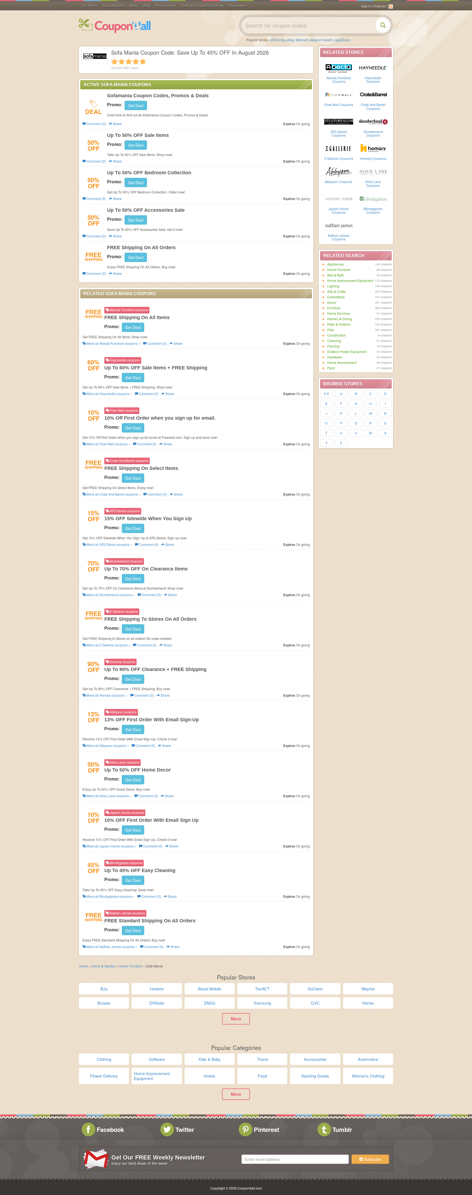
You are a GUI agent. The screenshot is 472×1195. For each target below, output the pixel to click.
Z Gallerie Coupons (338, 158)
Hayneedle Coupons (373, 79)
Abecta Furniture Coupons (338, 79)
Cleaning (334, 340)
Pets (330, 329)
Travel (262, 1059)
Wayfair (368, 988)
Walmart (302, 39)
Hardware (334, 357)
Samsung (262, 1003)
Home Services (338, 313)
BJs (104, 988)
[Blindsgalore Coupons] (373, 198)
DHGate (156, 1003)
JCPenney (277, 39)
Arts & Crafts (336, 291)
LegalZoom (342, 39)
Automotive (368, 1059)
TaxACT (262, 988)
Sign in (366, 6)
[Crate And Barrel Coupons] (373, 94)
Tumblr (342, 1129)
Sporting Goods (315, 1076)
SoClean (315, 988)
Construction (336, 335)
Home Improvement (341, 362)
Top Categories (113, 6)
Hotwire (157, 988)
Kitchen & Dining (339, 318)
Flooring (333, 346)
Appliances (335, 264)
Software (157, 1059)
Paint (331, 368)
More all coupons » (113, 343)
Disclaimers (238, 6)
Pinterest (266, 1129)
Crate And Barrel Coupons (373, 106)
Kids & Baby (210, 1059)
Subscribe (372, 1159)
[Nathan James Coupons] (338, 225)
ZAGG (209, 1003)
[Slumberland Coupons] (373, 121)
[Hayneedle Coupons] (373, 67)
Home (83, 966)
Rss (391, 6)
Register (380, 6)
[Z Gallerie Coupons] (338, 148)
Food (262, 1076)
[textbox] (295, 1159)
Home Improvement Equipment (350, 280)
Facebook (110, 1129)
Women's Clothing (368, 1076)
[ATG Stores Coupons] (338, 121)
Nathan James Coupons (338, 237)
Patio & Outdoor (339, 324)
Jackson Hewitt (320, 39)
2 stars (121, 61)
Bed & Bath (335, 275)
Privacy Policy (165, 6)
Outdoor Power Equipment (347, 351)
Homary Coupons (373, 158)
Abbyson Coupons (338, 181)
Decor (331, 302)
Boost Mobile (209, 988)
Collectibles (336, 297)
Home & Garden (104, 966)
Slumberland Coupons (373, 133)
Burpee (104, 1003)
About (134, 6)
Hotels (209, 1076)
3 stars (128, 61)
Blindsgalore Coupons (373, 210)
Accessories (315, 1059)
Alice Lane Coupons (373, 183)
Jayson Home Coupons (338, 210)
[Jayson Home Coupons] (338, 198)
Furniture (334, 307)
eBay (290, 39)
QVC (315, 1003)
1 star (114, 61)
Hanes (368, 1003)
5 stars (143, 61)
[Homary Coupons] (373, 148)
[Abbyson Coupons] (338, 171)
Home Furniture (338, 269)
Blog (146, 6)
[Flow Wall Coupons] (338, 94)
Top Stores (89, 6)
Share (117, 123)
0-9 (326, 393)
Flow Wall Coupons (338, 104)
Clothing (104, 1059)
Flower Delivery (104, 1076)
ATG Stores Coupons (339, 133)
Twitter (184, 1129)
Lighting (333, 286)
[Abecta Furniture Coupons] (338, 67)
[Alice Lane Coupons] (373, 171)
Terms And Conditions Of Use (202, 6)
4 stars (135, 61)
